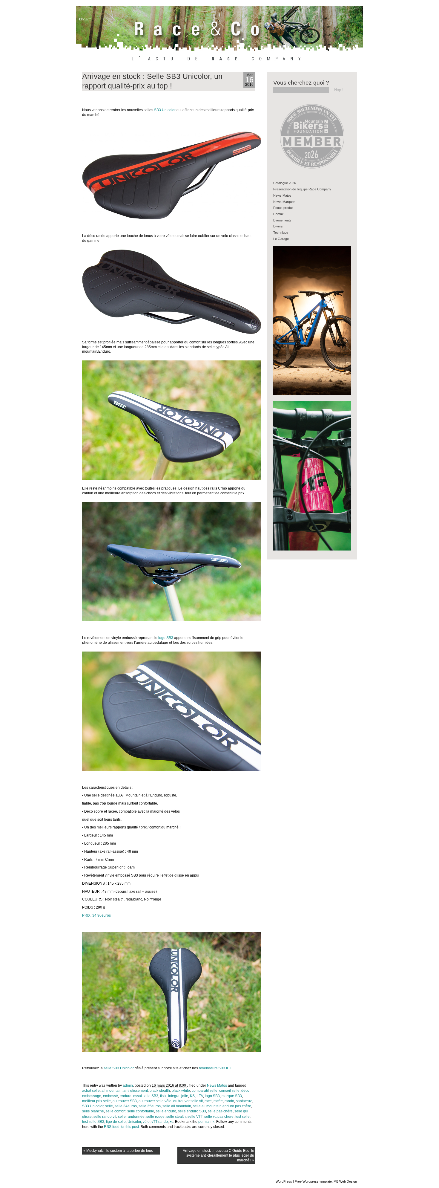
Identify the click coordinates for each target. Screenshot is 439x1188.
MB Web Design (345, 1181)
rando (229, 1101)
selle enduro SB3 (192, 1111)
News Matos (217, 1085)
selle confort (115, 1111)
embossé (110, 1096)
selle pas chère (220, 1111)
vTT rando (159, 1122)
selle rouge (155, 1116)
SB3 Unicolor (165, 110)
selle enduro (166, 1111)
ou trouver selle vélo (155, 1101)
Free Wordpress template (313, 1181)
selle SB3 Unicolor (118, 1068)
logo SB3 (165, 638)
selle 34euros (126, 1106)
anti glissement (135, 1090)
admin (128, 1085)
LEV (200, 1096)
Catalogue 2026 (284, 183)
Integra (173, 1096)
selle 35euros (150, 1106)
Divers (278, 226)
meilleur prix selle (96, 1101)
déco (245, 1090)
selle (109, 1106)
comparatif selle (204, 1090)
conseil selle (229, 1090)
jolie (184, 1096)
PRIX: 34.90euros (96, 915)
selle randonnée (131, 1116)
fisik (163, 1096)
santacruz (244, 1101)
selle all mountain (176, 1106)
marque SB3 (232, 1096)
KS (192, 1096)
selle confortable (140, 1111)
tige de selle (116, 1122)
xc (171, 1122)
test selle (242, 1116)
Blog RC (85, 19)
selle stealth (176, 1116)
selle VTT (195, 1116)
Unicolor (134, 1122)
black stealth (160, 1090)
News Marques (284, 202)
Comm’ (278, 214)
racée (218, 1101)
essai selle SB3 (145, 1096)
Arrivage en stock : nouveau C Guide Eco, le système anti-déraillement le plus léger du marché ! (218, 1155)
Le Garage (281, 239)
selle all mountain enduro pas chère (222, 1106)
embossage (91, 1096)
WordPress (284, 1181)
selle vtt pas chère (219, 1116)
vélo (146, 1122)
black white (181, 1090)
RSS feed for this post (121, 1127)
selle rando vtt (104, 1116)
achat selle (91, 1090)
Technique (280, 232)
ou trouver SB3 (125, 1101)
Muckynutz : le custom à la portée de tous (118, 1151)
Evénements (282, 220)
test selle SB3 (93, 1122)
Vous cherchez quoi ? (301, 82)
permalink (206, 1122)
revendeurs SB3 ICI (215, 1068)
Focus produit (283, 208)
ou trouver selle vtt (188, 1101)
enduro (125, 1096)
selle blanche (93, 1111)
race (208, 1101)
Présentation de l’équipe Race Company (302, 189)
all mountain (112, 1090)
